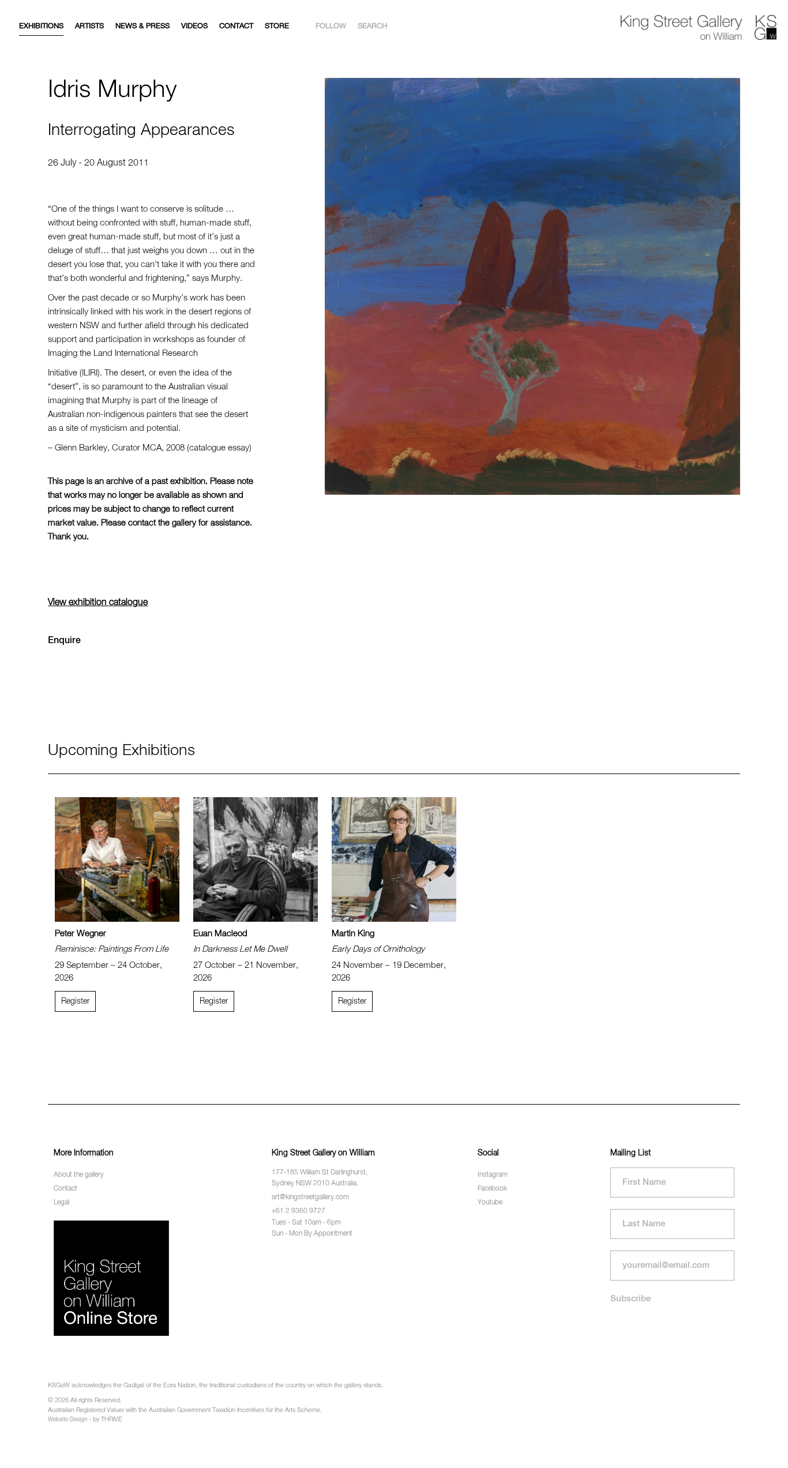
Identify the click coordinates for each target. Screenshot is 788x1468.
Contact (236, 26)
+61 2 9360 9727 (298, 1211)
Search (372, 26)
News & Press (142, 26)
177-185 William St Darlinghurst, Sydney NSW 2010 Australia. (319, 1178)
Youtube (490, 1202)
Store (277, 26)
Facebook (492, 1188)
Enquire (64, 640)
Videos (194, 26)
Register (75, 1001)
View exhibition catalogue (98, 602)
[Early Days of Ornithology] (394, 859)
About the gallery (79, 1175)
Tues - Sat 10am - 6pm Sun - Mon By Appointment (312, 1228)
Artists (89, 26)
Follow (331, 26)
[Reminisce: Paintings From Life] (117, 859)
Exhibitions (41, 26)
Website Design (67, 1419)
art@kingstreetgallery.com (310, 1197)
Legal (61, 1202)
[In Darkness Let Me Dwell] (255, 859)
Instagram (493, 1175)
